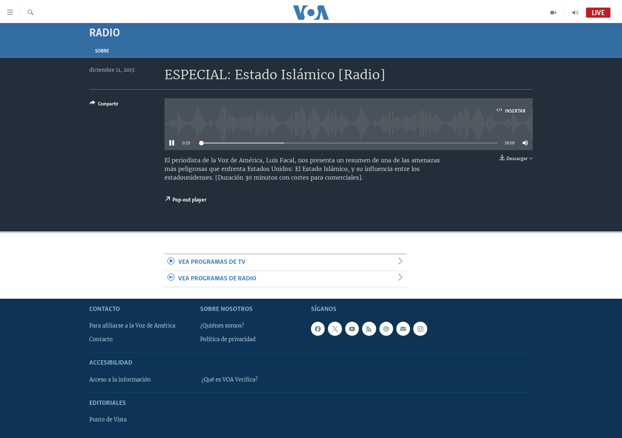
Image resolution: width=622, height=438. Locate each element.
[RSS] (369, 328)
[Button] (104, 105)
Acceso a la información (120, 379)
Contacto (101, 339)
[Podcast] (386, 328)
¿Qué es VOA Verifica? (230, 379)
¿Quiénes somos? (222, 325)
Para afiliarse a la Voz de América (132, 325)
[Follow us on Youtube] (352, 328)
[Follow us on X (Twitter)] (335, 328)
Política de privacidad (228, 339)
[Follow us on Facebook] (318, 328)
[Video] (553, 12)
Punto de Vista (108, 419)
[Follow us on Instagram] (420, 328)
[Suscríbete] (403, 328)
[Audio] (575, 12)
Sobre (102, 51)
